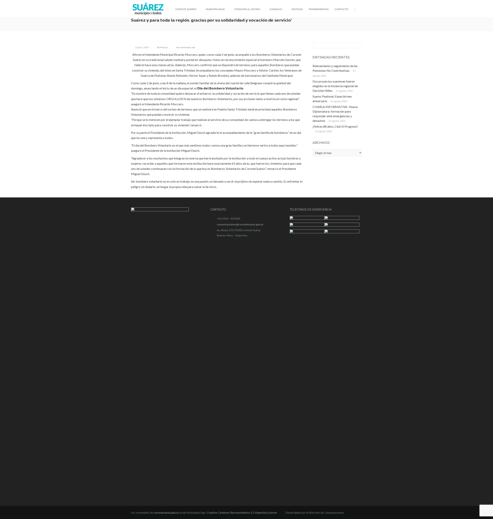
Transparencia (319, 9)
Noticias (297, 9)
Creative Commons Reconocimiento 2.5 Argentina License (242, 512)
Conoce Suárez (185, 9)
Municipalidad (215, 9)
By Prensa (162, 47)
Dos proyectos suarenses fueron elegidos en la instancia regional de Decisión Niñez (335, 85)
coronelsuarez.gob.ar (166, 512)
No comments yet (185, 47)
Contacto (341, 9)
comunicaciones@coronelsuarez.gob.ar (240, 224)
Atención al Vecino (247, 9)
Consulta (275, 9)
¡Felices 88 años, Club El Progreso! (335, 126)
